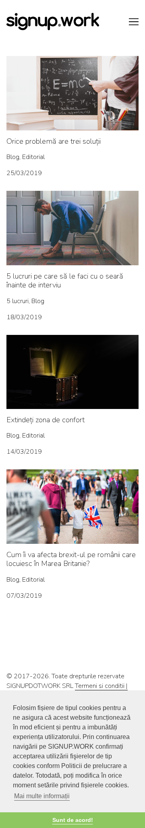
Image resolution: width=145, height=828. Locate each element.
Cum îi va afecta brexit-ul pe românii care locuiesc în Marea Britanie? (63, 479)
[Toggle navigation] (134, 22)
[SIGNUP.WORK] (72, 21)
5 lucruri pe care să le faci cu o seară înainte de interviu (71, 200)
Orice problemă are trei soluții (47, 60)
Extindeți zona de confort (41, 339)
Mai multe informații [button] (42, 796)
